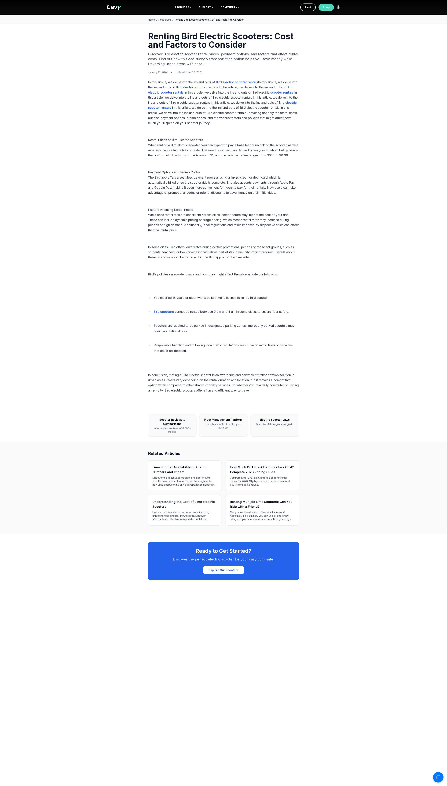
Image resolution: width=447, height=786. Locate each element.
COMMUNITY (229, 7)
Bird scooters (164, 311)
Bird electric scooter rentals (237, 82)
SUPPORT (205, 7)
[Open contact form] (438, 777)
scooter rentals (281, 92)
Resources (165, 19)
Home (151, 19)
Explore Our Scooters (223, 570)
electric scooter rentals (200, 87)
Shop (326, 7)
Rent (308, 7)
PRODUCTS (182, 7)
